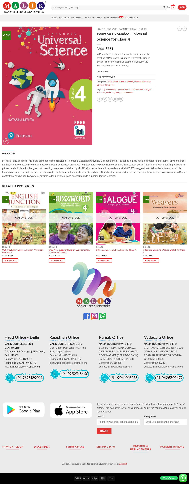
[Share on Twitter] (104, 99)
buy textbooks (124, 89)
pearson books (127, 92)
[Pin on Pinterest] (115, 99)
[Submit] (164, 7)
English (143, 29)
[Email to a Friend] (110, 99)
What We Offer (93, 18)
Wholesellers (111, 18)
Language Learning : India (121, 29)
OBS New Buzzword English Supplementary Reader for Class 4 (69, 251)
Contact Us (132, 18)
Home (54, 18)
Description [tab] (8, 154)
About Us (64, 18)
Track (104, 431)
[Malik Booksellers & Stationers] (24, 7)
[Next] (186, 230)
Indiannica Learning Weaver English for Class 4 (164, 251)
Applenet (123, 464)
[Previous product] (185, 29)
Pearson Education (142, 82)
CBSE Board (112, 82)
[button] (171, 7)
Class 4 (122, 82)
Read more (10, 260)
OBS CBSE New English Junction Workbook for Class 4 (22, 251)
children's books (138, 89)
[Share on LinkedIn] (120, 99)
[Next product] (179, 29)
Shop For (76, 18)
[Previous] (2, 230)
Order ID (101, 416)
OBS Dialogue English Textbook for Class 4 (116, 250)
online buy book (113, 92)
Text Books (110, 85)
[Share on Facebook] (99, 99)
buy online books (109, 89)
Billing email (150, 416)
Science (100, 85)
